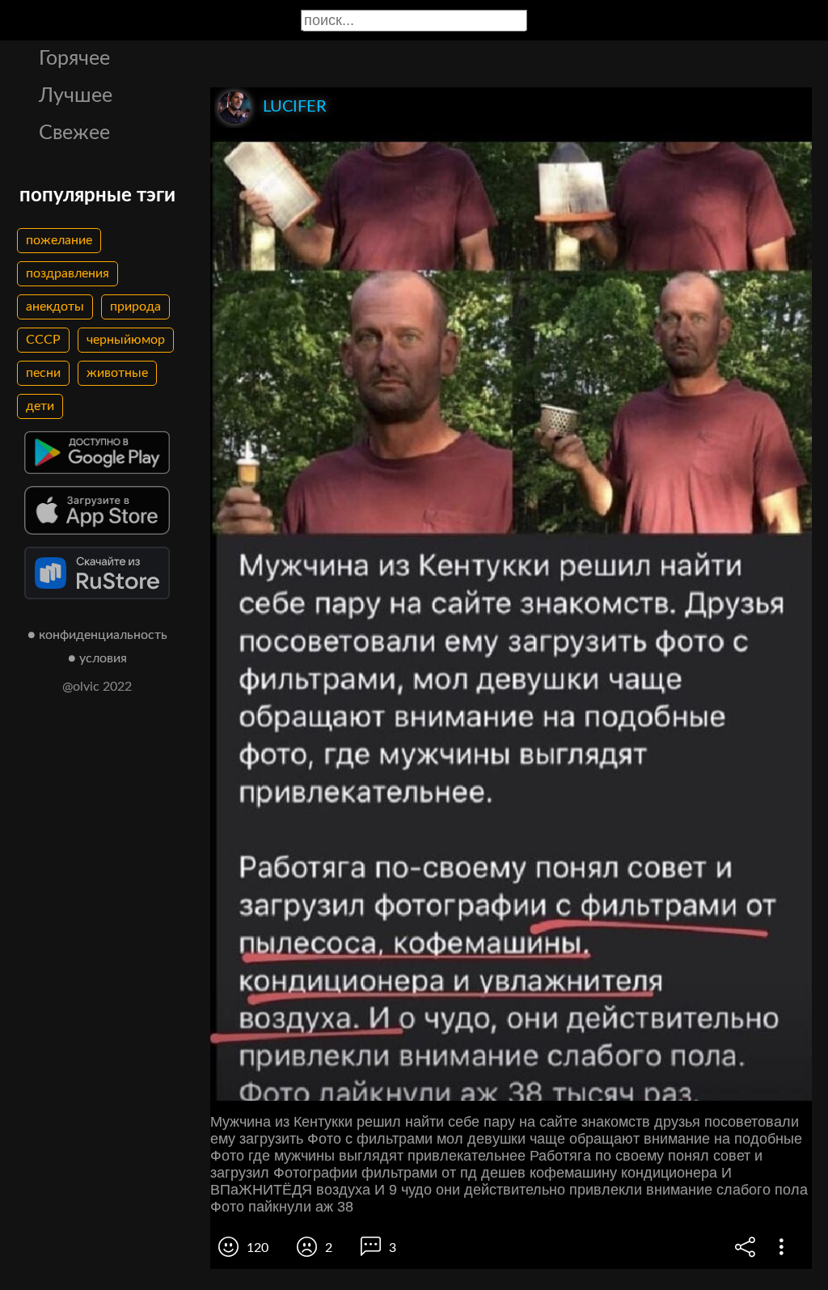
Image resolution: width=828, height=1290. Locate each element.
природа (135, 306)
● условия (97, 658)
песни (43, 372)
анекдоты (55, 306)
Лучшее (75, 96)
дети (40, 406)
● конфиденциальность (97, 634)
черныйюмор (126, 339)
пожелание (59, 240)
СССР (43, 339)
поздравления (67, 273)
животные (117, 372)
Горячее (74, 59)
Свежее (74, 133)
